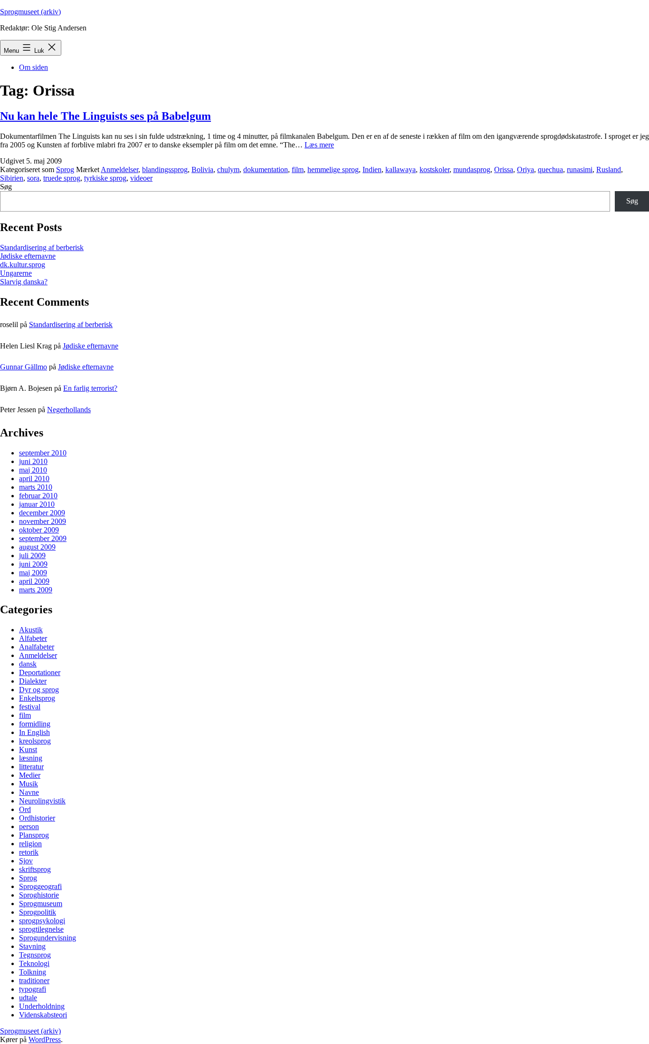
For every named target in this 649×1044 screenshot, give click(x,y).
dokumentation (265, 169)
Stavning (32, 946)
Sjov (26, 861)
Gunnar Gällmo (23, 367)
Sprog (65, 169)
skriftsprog (35, 869)
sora (33, 178)
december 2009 (42, 513)
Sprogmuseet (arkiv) (30, 12)
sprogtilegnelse (41, 929)
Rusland (608, 169)
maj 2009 (33, 573)
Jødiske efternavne (28, 256)
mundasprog (471, 169)
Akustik (31, 630)
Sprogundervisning (47, 938)
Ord (25, 809)
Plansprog (34, 835)
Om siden (33, 67)
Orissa (503, 169)
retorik (28, 852)
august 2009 (37, 547)
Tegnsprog (35, 955)
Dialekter (33, 681)
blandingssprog (165, 169)
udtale (28, 998)
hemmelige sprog (333, 169)
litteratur (31, 767)
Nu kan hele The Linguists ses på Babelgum (105, 116)
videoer (141, 178)
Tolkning (32, 972)
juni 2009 (33, 564)
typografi (32, 989)
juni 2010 (33, 461)
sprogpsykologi (42, 921)
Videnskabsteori (43, 1015)
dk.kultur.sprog (22, 265)
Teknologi (34, 963)
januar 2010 (37, 504)
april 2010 (34, 478)
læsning (30, 758)
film (298, 169)
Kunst (28, 749)
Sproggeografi (40, 886)
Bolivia (202, 169)
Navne (29, 792)
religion (30, 844)
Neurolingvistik (42, 801)
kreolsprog (35, 741)
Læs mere (319, 145)
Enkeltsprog (37, 698)
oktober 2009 (39, 530)
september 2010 (43, 453)
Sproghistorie (39, 895)
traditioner (34, 980)
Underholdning (42, 1006)
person (29, 826)
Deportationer (39, 672)
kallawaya (400, 169)
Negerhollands (69, 410)
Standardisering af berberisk (42, 247)
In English (34, 732)
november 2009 (42, 521)
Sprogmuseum (40, 903)
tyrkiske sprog (105, 178)
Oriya (525, 169)
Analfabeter (36, 647)
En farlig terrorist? (90, 388)
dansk (28, 664)
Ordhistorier (37, 818)
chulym (228, 169)
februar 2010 (38, 496)
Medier (29, 775)
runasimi (579, 169)
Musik (28, 784)
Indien (372, 169)
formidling (34, 724)
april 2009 (34, 581)
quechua (550, 169)
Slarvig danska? (24, 282)
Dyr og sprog (39, 690)
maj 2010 (33, 470)
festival (29, 707)
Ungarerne (16, 273)
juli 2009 (32, 555)
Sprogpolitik (37, 912)
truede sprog (61, 178)
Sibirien (11, 178)
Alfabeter (33, 638)
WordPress (45, 1039)
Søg (6, 187)
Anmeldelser (119, 169)
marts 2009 (35, 590)
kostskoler (434, 169)
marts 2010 (35, 487)
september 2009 (43, 538)
